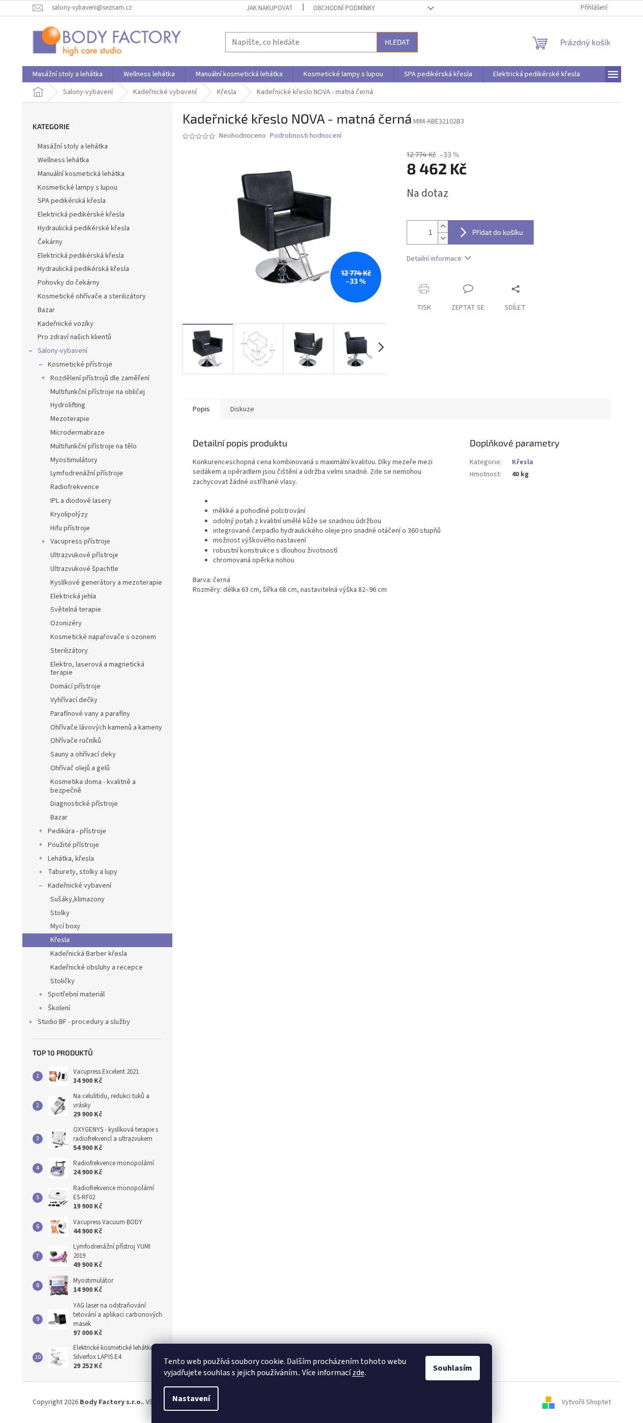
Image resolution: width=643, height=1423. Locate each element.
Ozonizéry (66, 623)
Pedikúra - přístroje (77, 831)
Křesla (60, 940)
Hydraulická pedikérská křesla (83, 269)
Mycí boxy (65, 926)
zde (358, 1372)
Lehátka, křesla (71, 859)
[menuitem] (67, 74)
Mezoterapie (69, 419)
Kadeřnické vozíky (66, 324)
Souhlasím (452, 1368)
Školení (59, 1008)
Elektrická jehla (73, 596)
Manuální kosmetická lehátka (81, 174)
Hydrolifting (67, 405)
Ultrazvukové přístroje (84, 555)
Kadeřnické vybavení (79, 886)
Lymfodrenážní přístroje (86, 473)
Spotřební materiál (76, 994)
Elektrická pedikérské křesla (81, 214)
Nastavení (191, 1398)
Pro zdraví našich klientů (74, 337)
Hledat (397, 42)
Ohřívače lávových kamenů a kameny (106, 727)
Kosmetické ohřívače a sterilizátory (92, 296)
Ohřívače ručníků (75, 741)
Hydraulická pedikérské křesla (84, 228)
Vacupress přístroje (80, 541)
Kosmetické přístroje (80, 364)
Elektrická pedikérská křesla (81, 256)
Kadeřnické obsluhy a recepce (96, 967)
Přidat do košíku (497, 232)
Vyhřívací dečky (74, 700)
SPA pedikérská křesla (72, 201)
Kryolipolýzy (69, 514)
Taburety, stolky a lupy (82, 872)
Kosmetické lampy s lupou (77, 188)
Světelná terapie (75, 609)
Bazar (46, 310)
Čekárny (50, 242)
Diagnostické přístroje (84, 804)
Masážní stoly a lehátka (73, 146)
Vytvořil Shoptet (586, 1402)
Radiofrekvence (74, 487)
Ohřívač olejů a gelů (80, 768)
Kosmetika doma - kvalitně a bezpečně (93, 786)
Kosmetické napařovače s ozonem (103, 637)
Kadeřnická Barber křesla (88, 954)
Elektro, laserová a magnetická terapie (97, 668)
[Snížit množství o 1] (443, 238)
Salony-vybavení (62, 351)
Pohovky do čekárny (69, 283)
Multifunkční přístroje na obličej (97, 392)
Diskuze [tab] (242, 409)
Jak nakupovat (270, 8)
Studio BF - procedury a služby (84, 1022)
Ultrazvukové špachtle (84, 569)
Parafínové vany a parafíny (90, 714)
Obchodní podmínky (344, 8)
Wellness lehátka (63, 160)
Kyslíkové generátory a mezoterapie (106, 583)
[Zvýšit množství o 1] (443, 226)
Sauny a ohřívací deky (83, 754)
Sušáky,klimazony (77, 899)
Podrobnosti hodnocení (306, 136)
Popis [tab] (201, 409)
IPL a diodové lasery (80, 501)
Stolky (60, 913)
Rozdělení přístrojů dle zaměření (99, 378)
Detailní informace (434, 259)
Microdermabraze (77, 433)
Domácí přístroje (75, 686)
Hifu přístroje (70, 528)
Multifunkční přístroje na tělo (93, 446)
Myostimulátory (74, 460)
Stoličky (62, 981)
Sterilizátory (69, 651)
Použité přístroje (73, 845)
